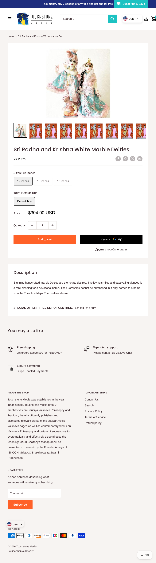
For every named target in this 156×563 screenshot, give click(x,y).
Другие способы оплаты (111, 249)
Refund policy (93, 423)
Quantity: (20, 225)
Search (89, 405)
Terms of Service (95, 417)
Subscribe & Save (134, 3)
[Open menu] (9, 18)
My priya (19, 158)
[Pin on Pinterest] (125, 158)
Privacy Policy (94, 411)
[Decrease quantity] (32, 225)
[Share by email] (139, 158)
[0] (153, 18)
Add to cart (44, 239)
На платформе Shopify (21, 551)
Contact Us (92, 399)
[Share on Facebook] (118, 158)
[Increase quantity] (53, 225)
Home (11, 36)
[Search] (112, 19)
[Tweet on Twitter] (132, 158)
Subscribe (20, 504)
